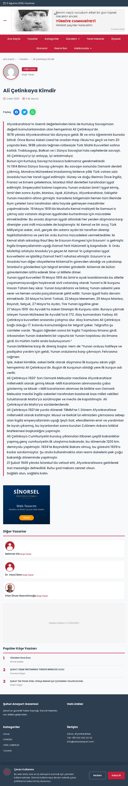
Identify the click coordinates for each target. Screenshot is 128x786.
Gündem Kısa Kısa (20, 657)
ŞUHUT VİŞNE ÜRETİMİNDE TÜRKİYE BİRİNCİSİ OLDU (37, 669)
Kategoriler (52, 39)
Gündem (71, 39)
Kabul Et (116, 775)
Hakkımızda (81, 48)
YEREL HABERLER (11, 745)
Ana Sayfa (13, 39)
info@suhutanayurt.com (80, 741)
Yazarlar (32, 39)
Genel (6, 734)
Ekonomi (42, 48)
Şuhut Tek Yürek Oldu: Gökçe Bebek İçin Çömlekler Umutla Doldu (46, 681)
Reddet (97, 775)
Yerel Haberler (95, 39)
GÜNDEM (7, 739)
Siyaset (116, 39)
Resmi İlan (60, 48)
